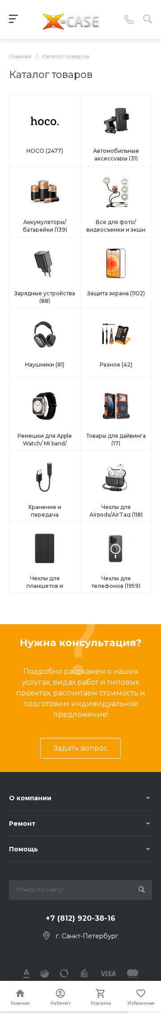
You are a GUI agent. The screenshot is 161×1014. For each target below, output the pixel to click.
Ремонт (22, 824)
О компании (30, 798)
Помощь (23, 849)
